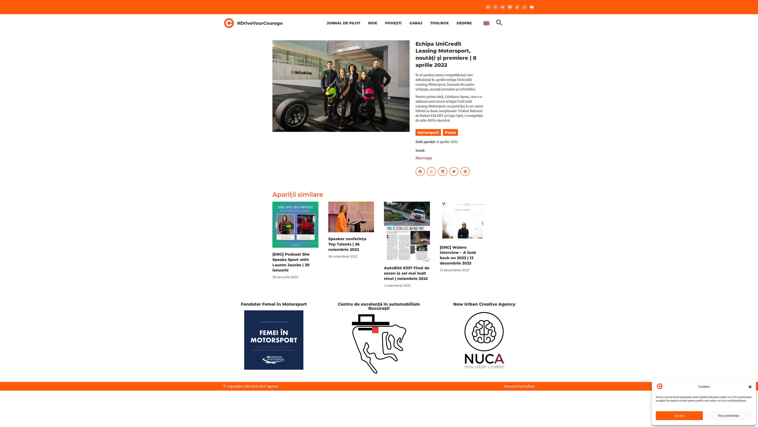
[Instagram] (495, 7)
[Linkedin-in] (502, 7)
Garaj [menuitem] (415, 23)
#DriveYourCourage (260, 23)
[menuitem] (486, 23)
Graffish (528, 386)
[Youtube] (532, 7)
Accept (679, 416)
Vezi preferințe (728, 416)
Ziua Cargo (424, 158)
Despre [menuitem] (464, 23)
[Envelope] (488, 7)
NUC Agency (269, 386)
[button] (750, 387)
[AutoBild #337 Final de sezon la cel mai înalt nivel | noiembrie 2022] (407, 231)
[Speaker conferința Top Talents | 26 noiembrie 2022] (351, 217)
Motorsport (428, 132)
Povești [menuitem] (393, 23)
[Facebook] (510, 7)
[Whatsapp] (524, 7)
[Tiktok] (517, 7)
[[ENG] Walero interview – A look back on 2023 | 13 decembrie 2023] (463, 221)
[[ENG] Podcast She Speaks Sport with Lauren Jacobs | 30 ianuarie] (295, 224)
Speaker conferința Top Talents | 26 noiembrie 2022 (347, 244)
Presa (450, 132)
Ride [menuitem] (372, 23)
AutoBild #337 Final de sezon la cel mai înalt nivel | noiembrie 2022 (406, 273)
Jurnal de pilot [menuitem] (343, 23)
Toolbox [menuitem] (439, 23)
